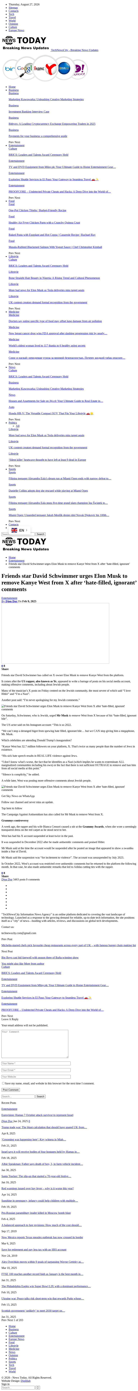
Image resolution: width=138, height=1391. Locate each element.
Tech (11, 14)
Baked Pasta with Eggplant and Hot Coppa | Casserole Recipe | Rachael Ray (52, 234)
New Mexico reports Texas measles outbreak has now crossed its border (42, 1237)
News (12, 367)
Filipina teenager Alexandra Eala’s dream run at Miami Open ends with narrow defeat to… (60, 478)
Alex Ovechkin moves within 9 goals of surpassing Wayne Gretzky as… (42, 1261)
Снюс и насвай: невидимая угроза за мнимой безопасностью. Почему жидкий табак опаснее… (67, 357)
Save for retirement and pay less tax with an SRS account (33, 1249)
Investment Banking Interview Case (29, 111)
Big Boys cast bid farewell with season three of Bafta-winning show (40, 957)
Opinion (13, 23)
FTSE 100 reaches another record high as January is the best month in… (42, 1274)
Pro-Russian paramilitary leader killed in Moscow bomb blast (36, 1212)
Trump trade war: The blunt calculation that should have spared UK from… (44, 1127)
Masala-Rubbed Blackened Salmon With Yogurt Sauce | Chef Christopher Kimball (55, 247)
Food (12, 200)
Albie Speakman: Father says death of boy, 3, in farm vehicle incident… (42, 1163)
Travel (12, 17)
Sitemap (13, 7)
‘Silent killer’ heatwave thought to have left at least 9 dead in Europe (47, 459)
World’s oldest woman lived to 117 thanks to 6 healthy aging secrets (47, 345)
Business (14, 90)
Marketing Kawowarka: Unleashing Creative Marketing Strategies (46, 99)
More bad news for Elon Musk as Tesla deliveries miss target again (46, 290)
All (17, 425)
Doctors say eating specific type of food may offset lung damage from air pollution (55, 321)
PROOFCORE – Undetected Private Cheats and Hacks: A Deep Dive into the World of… (60, 191)
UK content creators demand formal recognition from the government (48, 302)
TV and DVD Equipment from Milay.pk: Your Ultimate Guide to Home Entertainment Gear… (62, 167)
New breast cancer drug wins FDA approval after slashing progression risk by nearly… (58, 333)
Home (12, 86)
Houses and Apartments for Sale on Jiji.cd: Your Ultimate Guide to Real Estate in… (56, 400)
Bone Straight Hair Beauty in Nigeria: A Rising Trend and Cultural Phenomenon (54, 277)
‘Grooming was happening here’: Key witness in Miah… (33, 1139)
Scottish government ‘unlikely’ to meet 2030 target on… (33, 1310)
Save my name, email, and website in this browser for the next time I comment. (49, 1083)
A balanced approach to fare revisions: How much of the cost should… (41, 1225)
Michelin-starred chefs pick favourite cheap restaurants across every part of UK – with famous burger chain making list (68, 945)
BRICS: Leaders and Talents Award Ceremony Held (38, 154)
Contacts (14, 10)
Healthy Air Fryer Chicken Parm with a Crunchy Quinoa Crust (44, 222)
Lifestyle (14, 256)
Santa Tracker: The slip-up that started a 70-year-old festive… (36, 1176)
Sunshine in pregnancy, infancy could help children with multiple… (39, 1200)
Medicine (14, 311)
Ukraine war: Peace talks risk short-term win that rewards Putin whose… (42, 1298)
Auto (11, 407)
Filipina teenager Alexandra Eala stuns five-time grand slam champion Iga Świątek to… (58, 502)
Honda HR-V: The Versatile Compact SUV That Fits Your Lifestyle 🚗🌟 (51, 413)
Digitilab (26, 1380)
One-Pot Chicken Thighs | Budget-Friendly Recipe (37, 210)
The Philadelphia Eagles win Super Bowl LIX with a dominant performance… (46, 1286)
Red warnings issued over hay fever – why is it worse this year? (37, 1188)
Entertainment (16, 145)
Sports (12, 469)
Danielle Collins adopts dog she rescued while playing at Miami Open (48, 490)
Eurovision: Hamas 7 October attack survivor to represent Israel (37, 1115)
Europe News (16, 30)
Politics (13, 422)
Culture (13, 27)
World (12, 20)
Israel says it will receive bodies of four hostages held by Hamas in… (40, 1151)
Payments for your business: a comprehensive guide (38, 136)
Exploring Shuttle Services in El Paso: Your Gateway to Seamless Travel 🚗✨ (54, 179)
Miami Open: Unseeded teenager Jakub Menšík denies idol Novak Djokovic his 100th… (59, 515)
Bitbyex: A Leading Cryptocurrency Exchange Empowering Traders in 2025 (52, 123)
